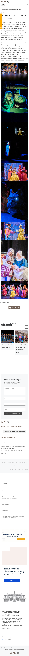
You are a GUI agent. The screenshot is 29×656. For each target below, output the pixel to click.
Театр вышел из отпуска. (7, 444)
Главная (3, 9)
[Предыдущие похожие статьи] (23, 327)
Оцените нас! (5, 483)
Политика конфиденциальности (9, 519)
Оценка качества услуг (7, 490)
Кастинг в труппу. (5, 448)
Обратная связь (5, 504)
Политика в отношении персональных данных (13, 516)
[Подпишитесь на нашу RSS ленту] (2, 2)
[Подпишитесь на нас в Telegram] (8, 2)
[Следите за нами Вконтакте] (5, 2)
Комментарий (9, 388)
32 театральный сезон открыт (8, 442)
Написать (12, 580)
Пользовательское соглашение (9, 517)
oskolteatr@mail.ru (6, 628)
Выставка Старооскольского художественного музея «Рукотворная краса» (21, 349)
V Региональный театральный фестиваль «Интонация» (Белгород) (11, 451)
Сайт (5, 409)
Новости (8, 9)
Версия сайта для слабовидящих (14, 431)
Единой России (19, 47)
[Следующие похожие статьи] (26, 327)
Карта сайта (5, 510)
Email (6, 404)
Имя (5, 398)
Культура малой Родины (9, 48)
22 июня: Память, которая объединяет (10, 446)
